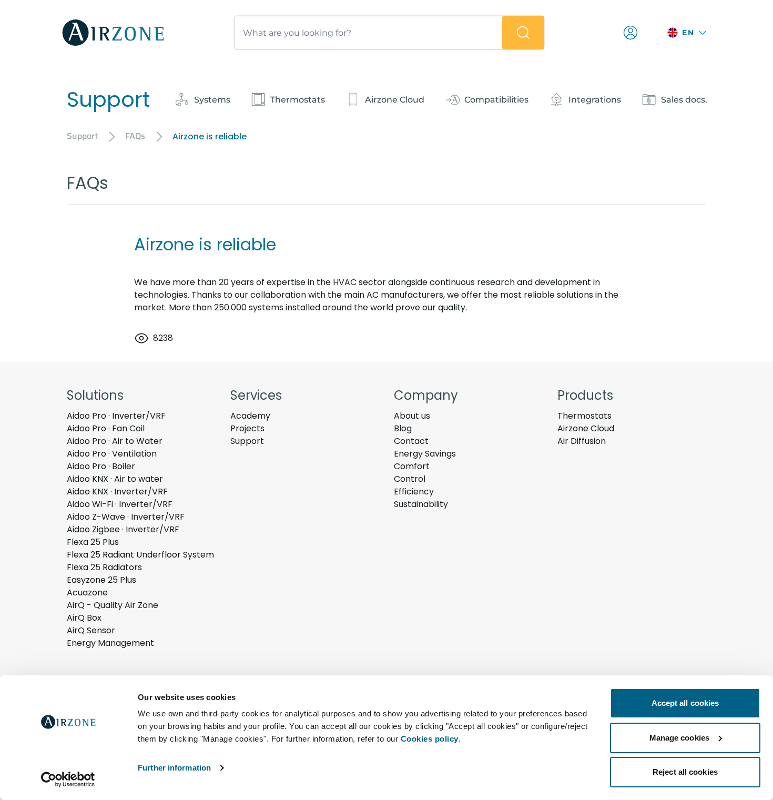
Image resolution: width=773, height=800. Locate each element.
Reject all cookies (685, 771)
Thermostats (584, 416)
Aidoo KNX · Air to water (115, 479)
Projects (247, 428)
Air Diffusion (581, 441)
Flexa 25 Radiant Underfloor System (140, 555)
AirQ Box (84, 618)
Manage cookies (679, 737)
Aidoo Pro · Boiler (101, 466)
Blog (403, 428)
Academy (250, 416)
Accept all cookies (685, 702)
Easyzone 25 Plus (101, 580)
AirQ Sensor (91, 630)
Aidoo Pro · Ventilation (112, 454)
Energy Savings (425, 454)
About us (412, 416)
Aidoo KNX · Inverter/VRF (117, 491)
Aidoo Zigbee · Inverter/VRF (123, 529)
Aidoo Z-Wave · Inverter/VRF (126, 517)
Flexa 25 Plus (93, 542)
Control (409, 479)
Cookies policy (430, 738)
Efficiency (414, 491)
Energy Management (110, 643)
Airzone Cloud (585, 428)
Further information (174, 767)
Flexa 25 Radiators (104, 567)
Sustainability (421, 504)
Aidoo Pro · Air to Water (114, 441)
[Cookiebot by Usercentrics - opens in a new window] (68, 779)
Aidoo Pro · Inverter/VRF (116, 416)
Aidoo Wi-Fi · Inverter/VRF (119, 504)
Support (247, 441)
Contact (411, 441)
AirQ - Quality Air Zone (112, 605)
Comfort (412, 466)
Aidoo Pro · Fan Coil (106, 428)
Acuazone (87, 592)
